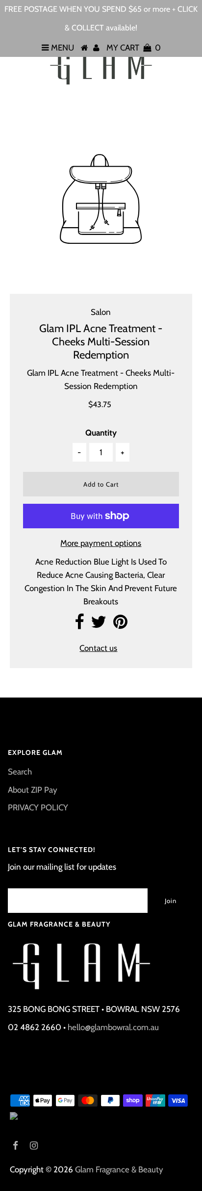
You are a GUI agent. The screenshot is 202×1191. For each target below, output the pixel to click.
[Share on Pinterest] (120, 625)
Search (20, 772)
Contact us (98, 648)
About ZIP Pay (32, 790)
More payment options (100, 543)
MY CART (133, 47)
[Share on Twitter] (98, 625)
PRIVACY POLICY (38, 807)
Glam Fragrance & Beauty (119, 1169)
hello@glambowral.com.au (113, 1027)
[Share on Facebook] (79, 625)
